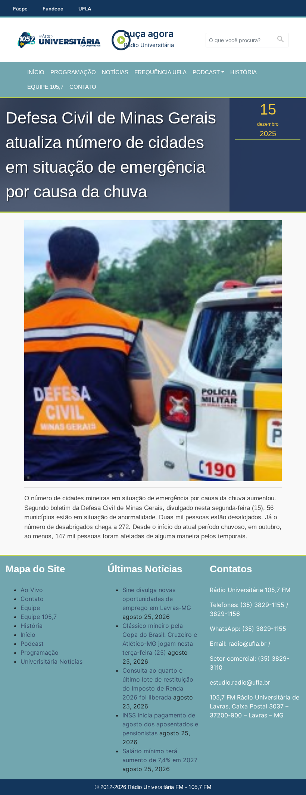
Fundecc (53, 9)
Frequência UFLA (160, 72)
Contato (82, 87)
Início (35, 72)
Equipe (30, 607)
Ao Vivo (32, 590)
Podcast (206, 72)
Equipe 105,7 (45, 87)
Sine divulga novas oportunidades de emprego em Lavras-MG (156, 598)
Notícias (115, 72)
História (243, 72)
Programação (73, 72)
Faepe (20, 9)
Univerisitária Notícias (51, 661)
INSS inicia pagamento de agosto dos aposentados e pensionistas (160, 724)
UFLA (84, 9)
